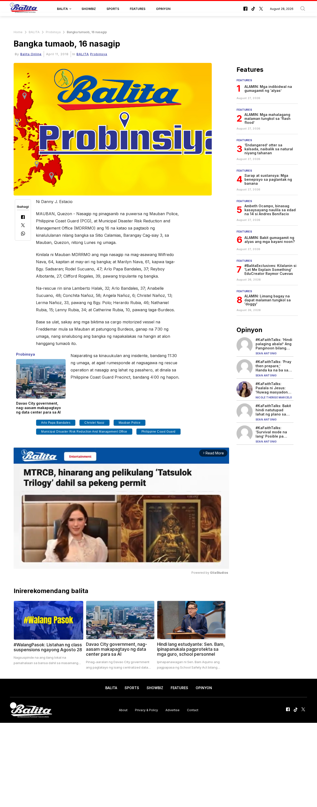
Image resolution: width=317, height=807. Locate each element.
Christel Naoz (94, 422)
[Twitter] (23, 226)
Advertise (172, 710)
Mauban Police (130, 422)
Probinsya (53, 32)
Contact (192, 710)
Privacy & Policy (146, 710)
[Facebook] (23, 217)
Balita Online (31, 54)
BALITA (62, 9)
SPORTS (112, 9)
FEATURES (137, 9)
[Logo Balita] (24, 9)
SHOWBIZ (88, 9)
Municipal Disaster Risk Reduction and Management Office (84, 431)
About (123, 710)
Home (18, 32)
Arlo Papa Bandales (55, 422)
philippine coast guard (158, 431)
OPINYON (163, 9)
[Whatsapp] (23, 234)
